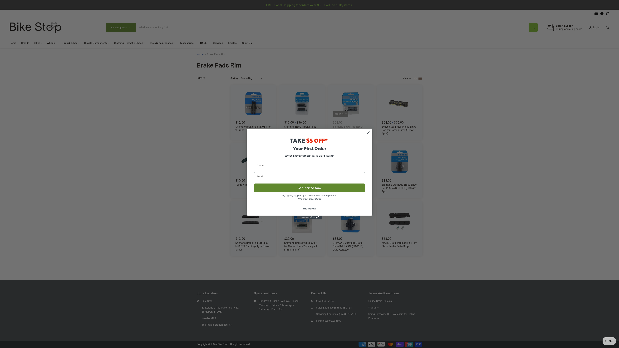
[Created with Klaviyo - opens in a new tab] (309, 217)
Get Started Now (309, 187)
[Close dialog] (368, 132)
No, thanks (309, 208)
